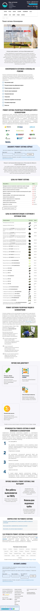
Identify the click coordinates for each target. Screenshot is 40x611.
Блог (15, 602)
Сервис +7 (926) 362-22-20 (32, 3)
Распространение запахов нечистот (12, 88)
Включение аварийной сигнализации (13, 99)
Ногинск (34, 553)
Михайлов (22, 555)
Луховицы (10, 549)
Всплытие (7, 105)
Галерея (14, 14)
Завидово (20, 557)
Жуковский (27, 551)
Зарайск (15, 551)
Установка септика (18, 591)
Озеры (11, 551)
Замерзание (7, 96)
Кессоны (14, 11)
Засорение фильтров (9, 94)
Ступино (5, 553)
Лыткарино (21, 551)
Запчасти (5, 14)
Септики (5, 11)
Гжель (24, 553)
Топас (30, 424)
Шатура (13, 555)
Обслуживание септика (19, 592)
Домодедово (33, 551)
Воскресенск (21, 549)
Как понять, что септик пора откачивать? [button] (13, 528)
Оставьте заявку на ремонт (9, 208)
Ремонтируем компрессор (28, 396)
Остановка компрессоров (10, 102)
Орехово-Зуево (7, 555)
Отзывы (18, 14)
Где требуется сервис (24, 574)
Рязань (18, 555)
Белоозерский (34, 549)
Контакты (23, 14)
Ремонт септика (18, 594)
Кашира (10, 553)
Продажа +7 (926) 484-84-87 (32, 1)
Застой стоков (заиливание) (11, 91)
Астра (34, 424)
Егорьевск (15, 549)
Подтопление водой (9, 82)
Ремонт (31, 11)
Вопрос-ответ (17, 601)
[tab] (20, 522)
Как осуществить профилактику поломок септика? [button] (15, 525)
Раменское (6, 551)
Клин (27, 555)
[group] (4, 549)
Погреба (9, 11)
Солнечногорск (33, 555)
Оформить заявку (11, 38)
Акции (16, 599)
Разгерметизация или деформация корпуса (14, 85)
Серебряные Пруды (17, 553)
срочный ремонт (31, 379)
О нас (10, 14)
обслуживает (29, 321)
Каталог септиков (18, 589)
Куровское (29, 553)
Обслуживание (25, 11)
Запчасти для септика (19, 596)
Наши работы (17, 597)
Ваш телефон (18, 152)
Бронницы (28, 549)
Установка (19, 11)
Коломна (4, 549)
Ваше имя (4, 152)
